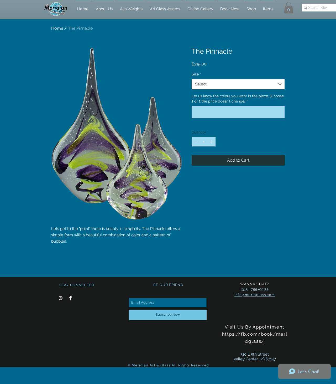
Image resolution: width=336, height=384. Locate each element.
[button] (288, 7)
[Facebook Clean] (70, 298)
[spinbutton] (203, 141)
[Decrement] (195, 141)
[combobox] (238, 84)
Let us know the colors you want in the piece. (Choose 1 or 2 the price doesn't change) (238, 98)
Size (196, 74)
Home (57, 28)
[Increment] (211, 141)
